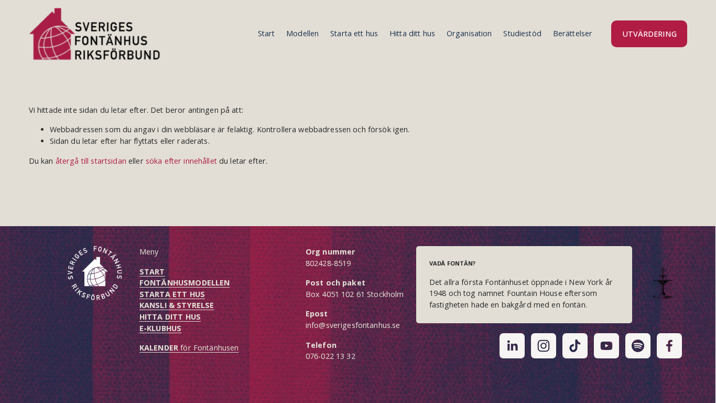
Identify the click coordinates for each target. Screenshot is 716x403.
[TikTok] (575, 345)
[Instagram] (543, 345)
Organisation (469, 33)
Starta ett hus (354, 33)
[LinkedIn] (512, 345)
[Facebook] (669, 345)
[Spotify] (637, 345)
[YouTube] (606, 345)
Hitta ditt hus (412, 33)
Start (266, 33)
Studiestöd (522, 33)
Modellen (302, 33)
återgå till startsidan (91, 161)
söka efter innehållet (181, 161)
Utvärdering (649, 34)
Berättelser (573, 33)
